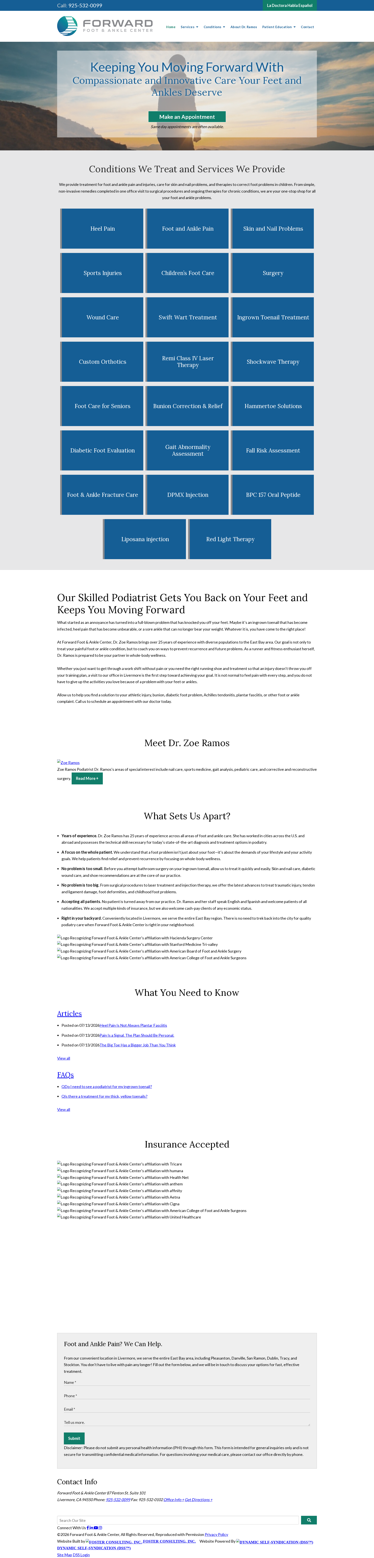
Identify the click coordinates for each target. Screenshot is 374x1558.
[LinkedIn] (92, 1527)
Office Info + (173, 1499)
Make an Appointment (187, 116)
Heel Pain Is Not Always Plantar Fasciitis (133, 1025)
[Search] (309, 1520)
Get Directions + (198, 1499)
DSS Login (81, 1554)
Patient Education (277, 27)
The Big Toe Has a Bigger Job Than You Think (138, 1045)
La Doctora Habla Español (290, 5)
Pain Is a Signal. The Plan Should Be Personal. (137, 1035)
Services (188, 27)
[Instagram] (100, 1527)
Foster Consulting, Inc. (169, 1541)
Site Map (64, 1554)
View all (63, 1058)
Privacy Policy (216, 1534)
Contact (307, 27)
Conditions (213, 27)
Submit (74, 1438)
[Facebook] (88, 1527)
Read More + (87, 778)
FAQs (65, 1074)
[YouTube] (96, 1527)
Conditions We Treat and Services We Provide (187, 169)
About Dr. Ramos (244, 27)
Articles (69, 1013)
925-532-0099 (85, 5)
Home (171, 27)
